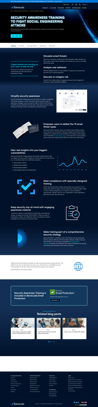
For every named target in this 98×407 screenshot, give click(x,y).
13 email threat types (60, 135)
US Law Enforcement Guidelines (75, 383)
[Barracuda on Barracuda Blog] (74, 402)
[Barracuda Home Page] (17, 7)
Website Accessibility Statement (75, 385)
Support (68, 8)
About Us (13, 377)
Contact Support (52, 381)
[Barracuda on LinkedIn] (76, 402)
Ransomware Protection (35, 391)
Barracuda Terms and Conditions (75, 381)
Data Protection (33, 381)
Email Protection (33, 379)
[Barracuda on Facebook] (78, 402)
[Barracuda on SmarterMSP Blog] (80, 405)
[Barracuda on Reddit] (82, 402)
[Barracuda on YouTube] (84, 402)
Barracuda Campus (53, 391)
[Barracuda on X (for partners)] (84, 405)
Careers (12, 387)
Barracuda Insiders (15, 385)
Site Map (13, 391)
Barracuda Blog (52, 393)
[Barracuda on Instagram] (86, 402)
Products (45, 8)
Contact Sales (52, 379)
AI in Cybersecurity (34, 389)
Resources (61, 8)
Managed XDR (33, 383)
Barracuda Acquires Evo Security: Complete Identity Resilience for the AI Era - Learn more (36, 1)
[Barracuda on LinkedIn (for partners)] (82, 405)
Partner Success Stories (16, 383)
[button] (66, 4)
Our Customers (14, 381)
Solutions (53, 8)
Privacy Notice (71, 377)
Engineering (13, 389)
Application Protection (35, 385)
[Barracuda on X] (80, 402)
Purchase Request (53, 383)
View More (51, 385)
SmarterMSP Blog (53, 395)
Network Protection (34, 387)
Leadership (13, 379)
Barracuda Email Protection (21, 11)
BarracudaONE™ (33, 377)
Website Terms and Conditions (74, 379)
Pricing (84, 8)
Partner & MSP (76, 8)
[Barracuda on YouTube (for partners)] (86, 405)
